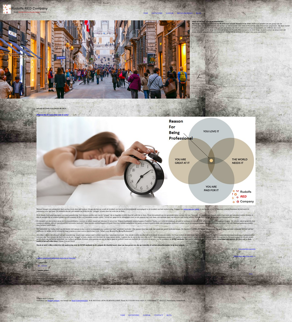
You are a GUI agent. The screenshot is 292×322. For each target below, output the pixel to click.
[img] (26, 9)
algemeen (44, 266)
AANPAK (170, 13)
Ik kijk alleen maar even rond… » (245, 256)
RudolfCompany (54, 301)
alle (39, 266)
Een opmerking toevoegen (247, 249)
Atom (251, 274)
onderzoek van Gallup (191, 209)
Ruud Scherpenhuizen (80, 301)
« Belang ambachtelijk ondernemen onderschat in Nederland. (56, 258)
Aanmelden (44, 274)
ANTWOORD (156, 13)
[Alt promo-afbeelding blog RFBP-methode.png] (146, 161)
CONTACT (158, 315)
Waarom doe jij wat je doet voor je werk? (52, 115)
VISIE (145, 13)
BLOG (198, 13)
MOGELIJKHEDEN (185, 13)
